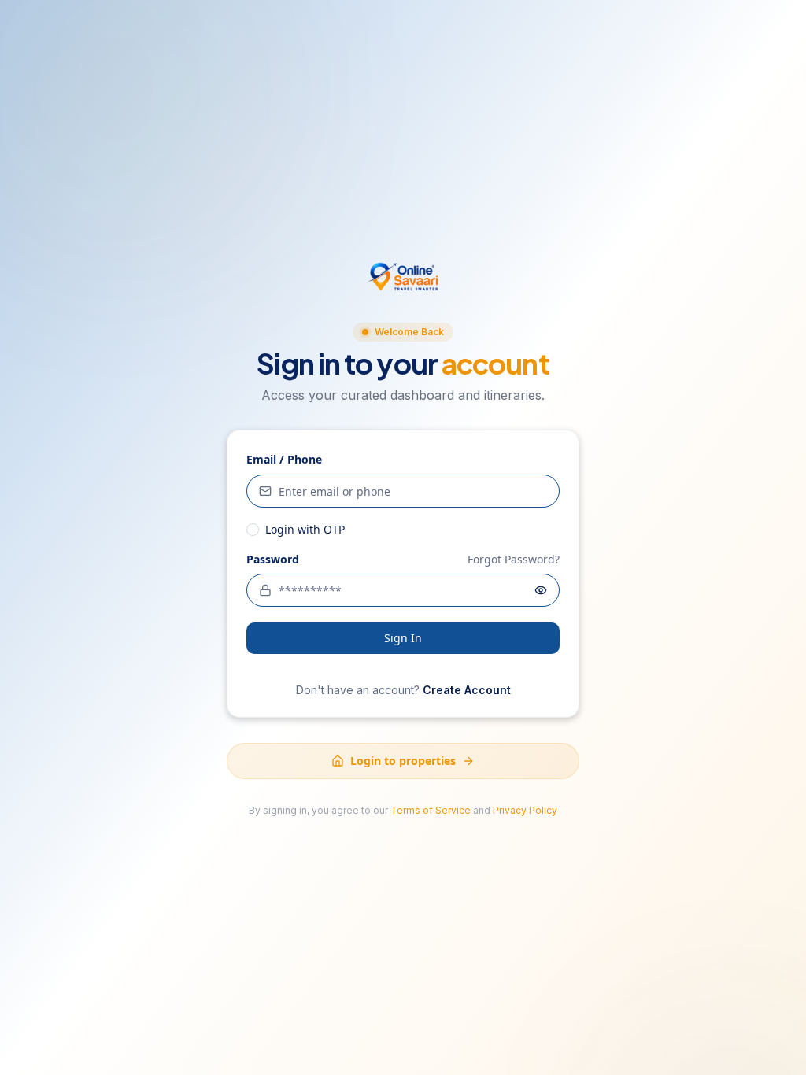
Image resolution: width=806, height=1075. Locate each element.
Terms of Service (430, 810)
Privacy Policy (525, 810)
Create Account (467, 689)
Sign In (403, 637)
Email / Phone (284, 459)
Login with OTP (305, 529)
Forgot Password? (514, 559)
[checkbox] (252, 529)
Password (272, 559)
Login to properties (403, 760)
